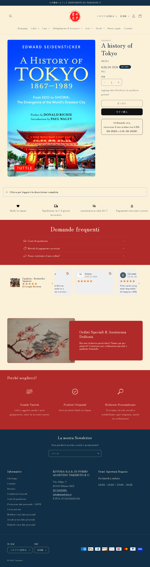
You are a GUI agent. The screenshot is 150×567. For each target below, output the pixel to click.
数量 (103, 76)
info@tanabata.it (62, 494)
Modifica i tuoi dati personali (21, 514)
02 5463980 (60, 490)
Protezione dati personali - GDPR (24, 504)
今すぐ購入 (122, 111)
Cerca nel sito (14, 509)
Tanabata (19, 560)
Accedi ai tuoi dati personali (21, 519)
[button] (10, 16)
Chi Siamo (12, 478)
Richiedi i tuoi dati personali (21, 524)
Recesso (11, 488)
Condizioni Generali (17, 493)
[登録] (98, 453)
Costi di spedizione (16, 498)
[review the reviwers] (57, 273)
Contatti (11, 483)
